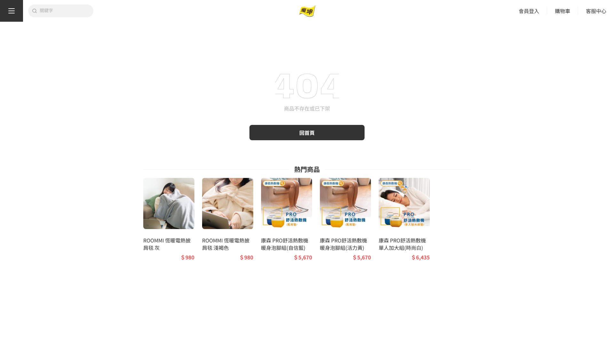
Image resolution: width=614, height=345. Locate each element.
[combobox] (65, 10)
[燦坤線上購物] (307, 11)
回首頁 (307, 132)
